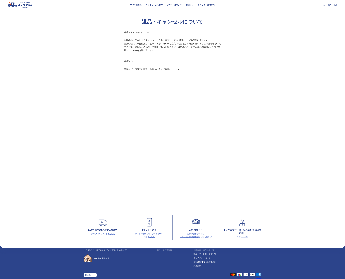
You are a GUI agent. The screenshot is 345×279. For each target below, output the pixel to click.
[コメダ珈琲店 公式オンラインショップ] (20, 5)
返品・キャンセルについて (205, 254)
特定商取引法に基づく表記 (205, 262)
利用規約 (197, 266)
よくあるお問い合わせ (189, 236)
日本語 (88, 275)
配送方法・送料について (204, 250)
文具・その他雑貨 (164, 250)
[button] (206, 5)
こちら (112, 233)
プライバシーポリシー (203, 257)
